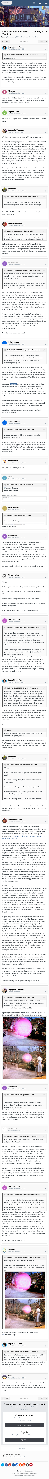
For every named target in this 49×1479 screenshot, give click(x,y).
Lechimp (11, 1249)
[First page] (2, 41)
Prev (7, 41)
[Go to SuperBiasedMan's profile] (4, 48)
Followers (22, 1449)
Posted (16, 49)
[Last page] (46, 41)
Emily (25, 515)
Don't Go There (28, 55)
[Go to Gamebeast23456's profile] (4, 224)
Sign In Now (24, 1440)
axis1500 (26, 485)
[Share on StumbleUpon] (24, 1464)
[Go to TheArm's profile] (4, 92)
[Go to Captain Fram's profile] (4, 112)
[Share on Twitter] (2, 1464)
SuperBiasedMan (29, 350)
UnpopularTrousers (30, 270)
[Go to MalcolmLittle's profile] (4, 576)
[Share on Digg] (13, 1464)
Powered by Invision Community (24, 1475)
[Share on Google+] (9, 1464)
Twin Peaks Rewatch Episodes (31, 37)
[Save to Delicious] (16, 1464)
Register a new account (24, 1425)
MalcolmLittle (28, 765)
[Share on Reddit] (20, 1464)
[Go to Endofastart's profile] (4, 536)
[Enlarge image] (24, 1031)
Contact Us (29, 1471)
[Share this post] (45, 49)
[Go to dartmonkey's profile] (4, 461)
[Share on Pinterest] (31, 1464)
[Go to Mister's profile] (4, 1377)
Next (41, 41)
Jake (4, 37)
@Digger (13, 384)
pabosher (12, 189)
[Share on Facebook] (6, 1464)
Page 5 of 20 (24, 41)
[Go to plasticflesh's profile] (4, 1129)
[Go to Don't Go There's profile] (4, 620)
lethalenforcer (28, 197)
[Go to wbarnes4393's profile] (4, 508)
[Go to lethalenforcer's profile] (4, 343)
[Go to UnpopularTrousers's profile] (4, 131)
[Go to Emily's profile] (4, 478)
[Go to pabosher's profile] (4, 190)
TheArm (26, 231)
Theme (19, 1471)
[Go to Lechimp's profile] (4, 1250)
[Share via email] (27, 1464)
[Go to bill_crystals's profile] (4, 263)
